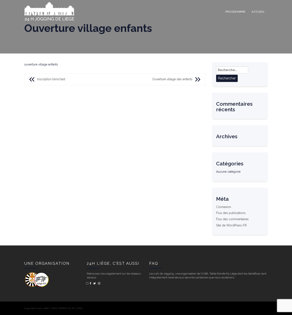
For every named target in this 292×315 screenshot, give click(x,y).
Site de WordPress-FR (231, 225)
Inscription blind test (51, 79)
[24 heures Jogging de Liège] (49, 5)
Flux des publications (231, 213)
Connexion (223, 207)
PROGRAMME (236, 11)
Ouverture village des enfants (172, 79)
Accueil (258, 11)
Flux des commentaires (232, 219)
